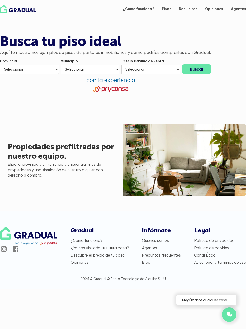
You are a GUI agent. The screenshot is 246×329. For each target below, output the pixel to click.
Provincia (8, 61)
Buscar (196, 69)
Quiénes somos (155, 240)
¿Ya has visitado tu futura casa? (100, 247)
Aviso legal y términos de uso (220, 262)
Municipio (69, 61)
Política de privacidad (214, 240)
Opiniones (214, 9)
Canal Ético (204, 255)
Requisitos (188, 9)
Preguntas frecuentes (161, 255)
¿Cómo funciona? (138, 9)
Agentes (238, 9)
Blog (146, 262)
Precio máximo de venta (142, 61)
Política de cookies (211, 247)
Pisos (166, 9)
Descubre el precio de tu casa (98, 255)
